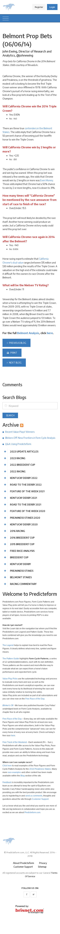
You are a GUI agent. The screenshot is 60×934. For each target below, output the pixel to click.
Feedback (7, 782)
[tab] (30, 451)
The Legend (8, 645)
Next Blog (15, 362)
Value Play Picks (10, 679)
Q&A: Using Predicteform (18, 444)
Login (52, 7)
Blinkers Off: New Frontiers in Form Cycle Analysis (30, 437)
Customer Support (40, 799)
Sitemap (42, 866)
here (50, 333)
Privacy (43, 863)
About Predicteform (23, 863)
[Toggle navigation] (5, 18)
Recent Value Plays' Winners (19, 431)
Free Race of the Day (34, 699)
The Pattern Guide (10, 658)
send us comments (33, 796)
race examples (14, 772)
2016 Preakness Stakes (40, 769)
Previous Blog (17, 342)
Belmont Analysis (28, 333)
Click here (7, 765)
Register (39, 7)
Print (13, 352)
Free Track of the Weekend (14, 742)
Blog (22, 775)
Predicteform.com (32, 812)
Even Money (46, 180)
